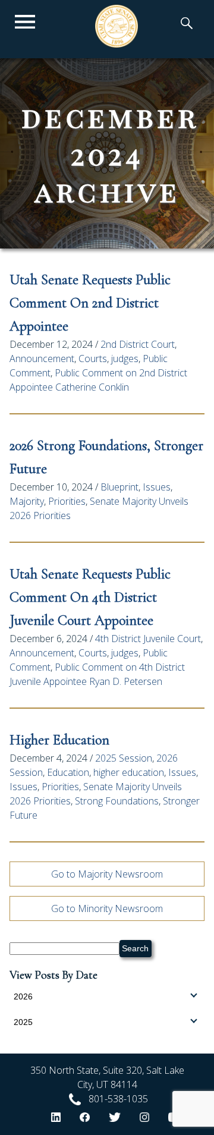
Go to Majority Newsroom (107, 874)
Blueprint (119, 486)
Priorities (67, 501)
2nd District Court (137, 344)
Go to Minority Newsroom (107, 908)
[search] (187, 24)
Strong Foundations (117, 800)
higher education (128, 772)
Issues (157, 486)
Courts (92, 358)
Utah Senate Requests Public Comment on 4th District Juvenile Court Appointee (90, 597)
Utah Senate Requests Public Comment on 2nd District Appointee (90, 303)
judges (125, 358)
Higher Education (59, 740)
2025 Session (123, 758)
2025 (23, 1022)
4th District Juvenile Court (148, 638)
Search (135, 948)
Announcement (42, 358)
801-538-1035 (118, 1098)
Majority (27, 501)
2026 (23, 996)
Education (68, 772)
